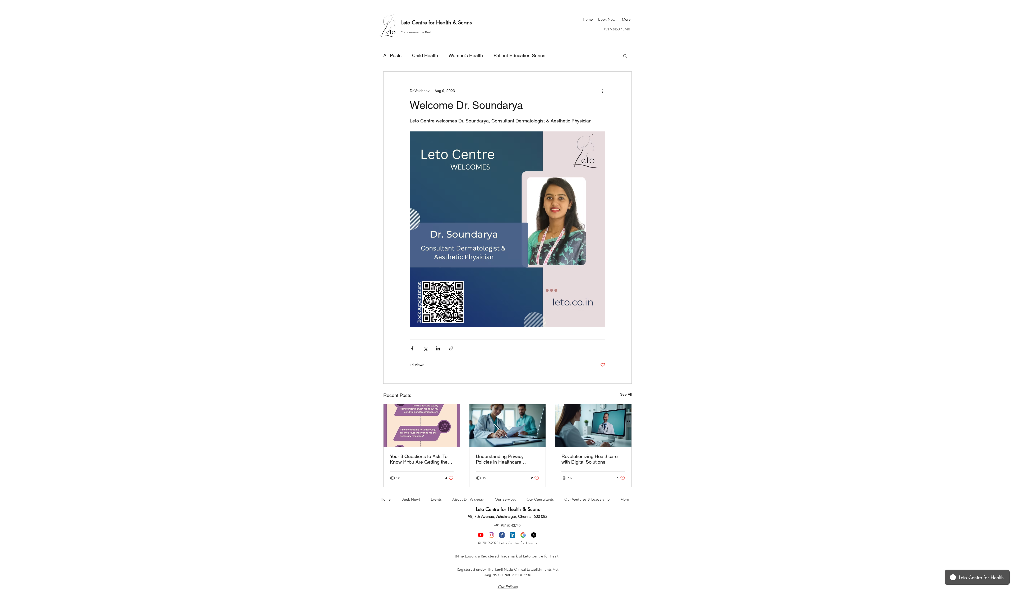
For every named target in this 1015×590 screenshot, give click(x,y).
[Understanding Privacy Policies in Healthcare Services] (507, 425)
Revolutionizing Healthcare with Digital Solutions (589, 459)
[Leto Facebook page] (502, 535)
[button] (625, 55)
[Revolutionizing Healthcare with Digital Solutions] (593, 425)
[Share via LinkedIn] (438, 348)
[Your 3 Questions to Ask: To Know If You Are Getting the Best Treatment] (422, 425)
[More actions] (602, 91)
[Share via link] (451, 348)
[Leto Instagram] (491, 535)
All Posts (392, 55)
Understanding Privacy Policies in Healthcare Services (500, 459)
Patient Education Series (519, 55)
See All (626, 394)
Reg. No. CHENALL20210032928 (507, 575)
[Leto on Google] (523, 535)
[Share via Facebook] (412, 348)
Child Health (425, 55)
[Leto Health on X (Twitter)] (533, 535)
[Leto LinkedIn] (512, 535)
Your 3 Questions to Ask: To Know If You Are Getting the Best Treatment (418, 459)
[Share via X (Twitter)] (425, 348)
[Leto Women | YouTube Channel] (480, 535)
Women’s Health (466, 55)
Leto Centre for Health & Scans (436, 22)
